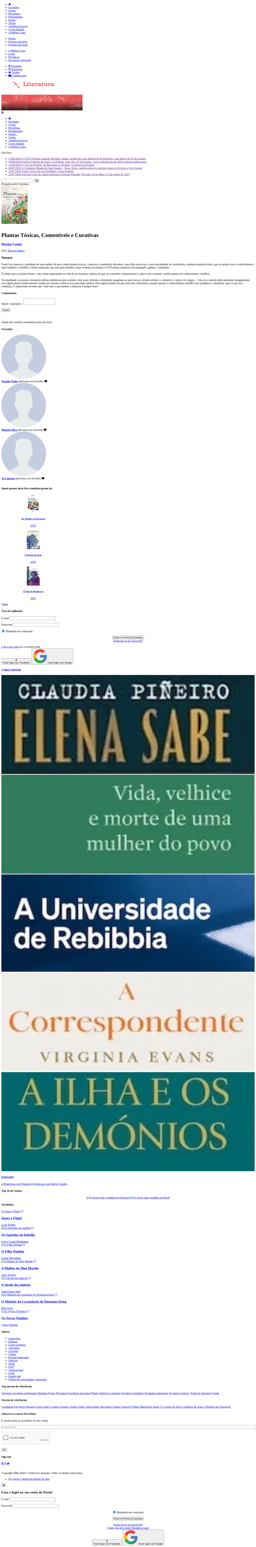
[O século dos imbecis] (16, 1278)
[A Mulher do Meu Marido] (18, 1261)
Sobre (11, 1363)
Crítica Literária (11, 669)
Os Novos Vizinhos (14, 1318)
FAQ (11, 1366)
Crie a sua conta (10, 646)
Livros (11, 10)
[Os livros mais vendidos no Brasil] (150, 1197)
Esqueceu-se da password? (128, 640)
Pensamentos (15, 16)
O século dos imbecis (15, 1285)
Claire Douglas (9, 1324)
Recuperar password (19, 60)
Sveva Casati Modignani (14, 1241)
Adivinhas (14, 1348)
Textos (12, 23)
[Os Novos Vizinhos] (15, 1311)
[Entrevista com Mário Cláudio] (49, 1184)
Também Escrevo (18, 26)
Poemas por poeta (18, 44)
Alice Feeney (8, 1275)
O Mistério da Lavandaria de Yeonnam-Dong (33, 1301)
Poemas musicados (18, 1357)
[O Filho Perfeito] (13, 1244)
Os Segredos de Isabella (18, 1235)
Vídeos (12, 1354)
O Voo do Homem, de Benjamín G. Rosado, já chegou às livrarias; (51, 164)
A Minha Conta (16, 32)
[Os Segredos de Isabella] (17, 1228)
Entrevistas (14, 1338)
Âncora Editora (16, 250)
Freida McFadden (11, 1258)
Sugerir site (14, 1376)
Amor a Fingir (11, 1218)
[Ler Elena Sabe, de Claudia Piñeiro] (128, 773)
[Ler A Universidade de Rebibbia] (128, 970)
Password (6, 624)
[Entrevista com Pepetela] (16, 1184)
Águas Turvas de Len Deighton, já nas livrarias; (41, 171)
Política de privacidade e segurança (27, 1379)
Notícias (12, 1360)
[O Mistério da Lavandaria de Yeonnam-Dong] (29, 1294)
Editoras (12, 1341)
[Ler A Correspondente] (128, 1070)
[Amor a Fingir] (12, 1211)
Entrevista (7, 1177)
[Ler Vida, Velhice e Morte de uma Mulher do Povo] (128, 872)
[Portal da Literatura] (27, 87)
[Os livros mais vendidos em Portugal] (108, 1197)
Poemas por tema (17, 41)
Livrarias (13, 1351)
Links (11, 1373)
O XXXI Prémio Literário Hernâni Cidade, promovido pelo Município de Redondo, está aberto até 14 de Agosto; (77, 158)
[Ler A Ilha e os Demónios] (128, 1170)
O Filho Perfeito (12, 1251)
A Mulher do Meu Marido (20, 1268)
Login (11, 53)
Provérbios (14, 13)
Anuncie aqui (15, 1370)
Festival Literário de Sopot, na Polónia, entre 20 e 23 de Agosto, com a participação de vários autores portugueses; (77, 161)
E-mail (5, 618)
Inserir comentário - (12, 303)
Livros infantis (16, 29)
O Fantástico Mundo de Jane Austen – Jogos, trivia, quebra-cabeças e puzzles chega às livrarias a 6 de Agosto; (75, 168)
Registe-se (14, 57)
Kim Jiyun (7, 1308)
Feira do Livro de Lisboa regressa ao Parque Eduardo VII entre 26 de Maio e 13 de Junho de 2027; (69, 174)
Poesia (11, 20)
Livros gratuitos (17, 1344)
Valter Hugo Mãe (10, 1291)
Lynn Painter (8, 1224)
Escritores (13, 7)
